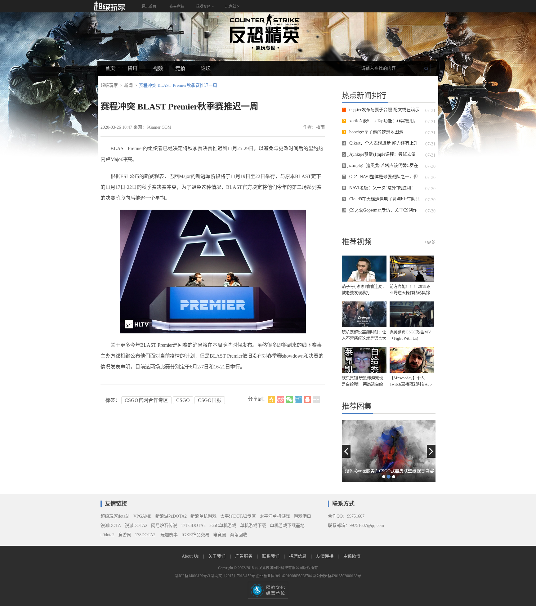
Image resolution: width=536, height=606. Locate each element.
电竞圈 (219, 534)
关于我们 (217, 556)
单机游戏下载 (253, 525)
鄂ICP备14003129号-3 (193, 576)
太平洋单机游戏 (275, 516)
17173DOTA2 (193, 525)
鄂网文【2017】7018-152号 (233, 576)
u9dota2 (107, 534)
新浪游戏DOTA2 (171, 516)
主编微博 (351, 556)
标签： (112, 400)
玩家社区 (232, 6)
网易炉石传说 (164, 525)
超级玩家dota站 (115, 516)
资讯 (132, 68)
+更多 (430, 242)
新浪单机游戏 (203, 516)
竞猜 (180, 68)
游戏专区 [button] (204, 6)
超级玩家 (109, 85)
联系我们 (271, 556)
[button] (346, 451)
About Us (191, 556)
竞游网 (124, 534)
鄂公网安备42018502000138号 (337, 576)
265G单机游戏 (222, 525)
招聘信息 (298, 556)
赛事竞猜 (176, 6)
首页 (110, 68)
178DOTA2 (145, 534)
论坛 (206, 68)
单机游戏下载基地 (287, 525)
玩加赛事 (168, 534)
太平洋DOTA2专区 (238, 516)
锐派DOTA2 (136, 525)
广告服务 (244, 556)
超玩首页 (148, 6)
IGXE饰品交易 (195, 534)
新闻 (128, 85)
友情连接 (325, 556)
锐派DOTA (110, 525)
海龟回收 (238, 534)
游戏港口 (302, 516)
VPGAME (142, 516)
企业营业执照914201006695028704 (284, 576)
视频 (158, 68)
